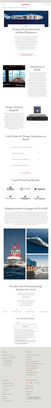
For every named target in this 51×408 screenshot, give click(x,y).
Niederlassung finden (7, 363)
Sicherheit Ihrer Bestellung (32, 372)
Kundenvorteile (29, 357)
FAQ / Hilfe (28, 359)
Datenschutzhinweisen (22, 343)
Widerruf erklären (33, 397)
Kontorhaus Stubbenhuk (8, 385)
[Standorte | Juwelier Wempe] (46, 4)
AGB (4, 396)
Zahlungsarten (29, 370)
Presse (4, 392)
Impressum (5, 398)
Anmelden (25, 326)
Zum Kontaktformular (7, 360)
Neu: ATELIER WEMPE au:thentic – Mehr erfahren (25, 1)
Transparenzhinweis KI (8, 400)
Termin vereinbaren (7, 365)
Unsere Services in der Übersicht (33, 354)
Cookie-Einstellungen (31, 374)
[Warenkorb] (49, 4)
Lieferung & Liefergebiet (31, 368)
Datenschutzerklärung (8, 394)
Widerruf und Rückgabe (31, 365)
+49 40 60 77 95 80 (8, 354)
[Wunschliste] (44, 4)
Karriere (4, 387)
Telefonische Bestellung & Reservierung (35, 363)
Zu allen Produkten (26, 172)
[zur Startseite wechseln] (25, 4)
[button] (26, 147)
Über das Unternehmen (8, 383)
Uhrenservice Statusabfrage (32, 361)
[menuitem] (2, 4)
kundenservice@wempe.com (21, 340)
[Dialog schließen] (50, 1)
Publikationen (6, 389)
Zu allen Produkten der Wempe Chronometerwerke (26, 54)
